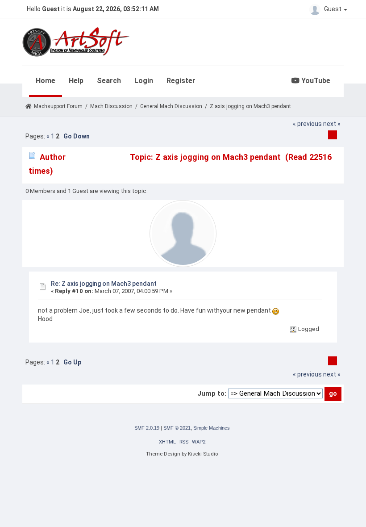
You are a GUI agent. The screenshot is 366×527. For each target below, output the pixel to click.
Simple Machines (211, 428)
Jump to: (211, 393)
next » (332, 123)
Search (109, 80)
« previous (307, 123)
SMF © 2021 (177, 428)
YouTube (314, 80)
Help (76, 80)
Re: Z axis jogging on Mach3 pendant (104, 283)
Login (143, 80)
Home (45, 80)
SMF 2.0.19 (146, 428)
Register (180, 80)
